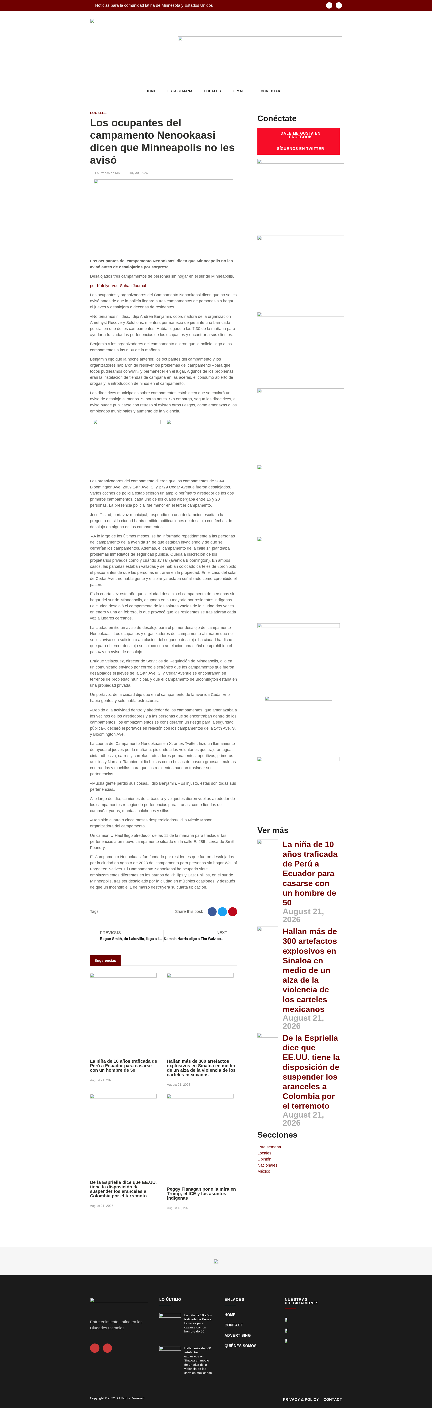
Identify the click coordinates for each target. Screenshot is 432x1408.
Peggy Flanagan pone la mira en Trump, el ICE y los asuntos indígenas (201, 1194)
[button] (337, 91)
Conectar (271, 91)
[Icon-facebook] (329, 5)
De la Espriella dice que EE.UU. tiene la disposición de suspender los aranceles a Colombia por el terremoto (123, 1189)
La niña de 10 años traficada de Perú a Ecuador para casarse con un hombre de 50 (123, 1066)
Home (151, 91)
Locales (212, 91)
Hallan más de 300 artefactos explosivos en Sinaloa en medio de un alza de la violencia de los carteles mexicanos (201, 1068)
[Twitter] (339, 5)
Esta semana (180, 91)
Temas (238, 91)
